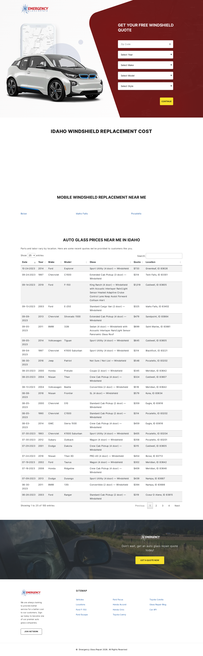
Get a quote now (149, 560)
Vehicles (80, 599)
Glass (93, 262)
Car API (153, 609)
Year (41, 262)
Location (150, 262)
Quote (137, 262)
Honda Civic (118, 609)
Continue (166, 101)
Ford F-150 (81, 609)
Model (67, 262)
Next (177, 505)
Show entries (32, 255)
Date (24, 262)
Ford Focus (118, 599)
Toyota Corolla (156, 599)
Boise (24, 213)
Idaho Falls (82, 213)
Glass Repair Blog (158, 604)
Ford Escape (82, 614)
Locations (80, 604)
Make (51, 262)
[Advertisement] (101, 153)
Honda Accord (119, 604)
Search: (141, 256)
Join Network (31, 631)
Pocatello (136, 213)
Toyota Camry (119, 614)
